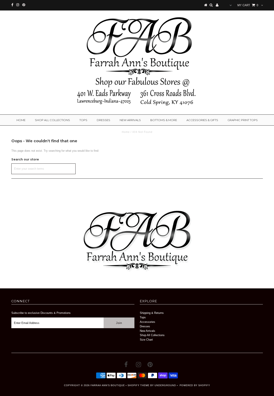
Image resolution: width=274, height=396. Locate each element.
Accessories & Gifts (202, 120)
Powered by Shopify (195, 385)
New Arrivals (130, 120)
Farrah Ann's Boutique (108, 385)
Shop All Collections (52, 120)
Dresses (103, 120)
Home (20, 120)
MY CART (247, 5)
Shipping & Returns (152, 312)
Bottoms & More (163, 120)
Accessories (147, 321)
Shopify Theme (138, 385)
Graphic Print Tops (243, 120)
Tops (83, 120)
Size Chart (146, 339)
